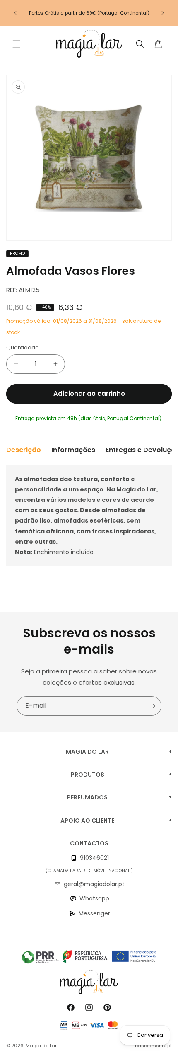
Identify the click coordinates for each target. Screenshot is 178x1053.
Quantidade (22, 347)
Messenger (94, 913)
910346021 (94, 858)
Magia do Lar (41, 1045)
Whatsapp (94, 898)
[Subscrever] (152, 706)
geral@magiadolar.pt (94, 884)
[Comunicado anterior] (15, 13)
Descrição (23, 450)
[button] (16, 44)
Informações (73, 450)
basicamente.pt (153, 1045)
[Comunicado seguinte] (163, 13)
